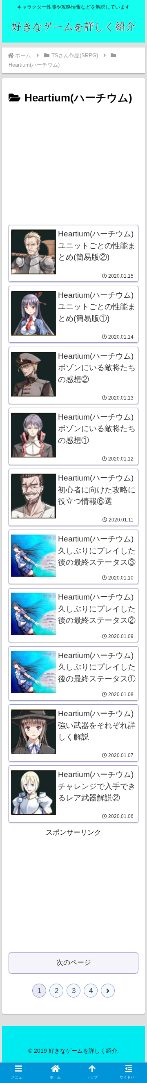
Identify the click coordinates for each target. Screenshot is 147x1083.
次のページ (73, 962)
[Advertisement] (73, 162)
